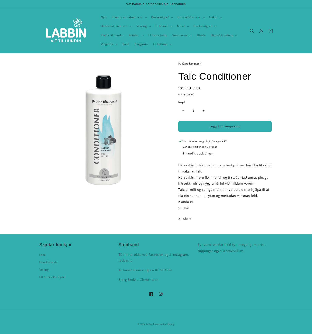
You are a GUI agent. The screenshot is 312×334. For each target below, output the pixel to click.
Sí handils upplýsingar (198, 153)
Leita (42, 255)
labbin (149, 324)
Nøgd (181, 102)
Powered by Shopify (163, 324)
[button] (129, 17)
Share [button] (187, 219)
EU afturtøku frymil (52, 277)
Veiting (44, 269)
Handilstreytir (48, 262)
